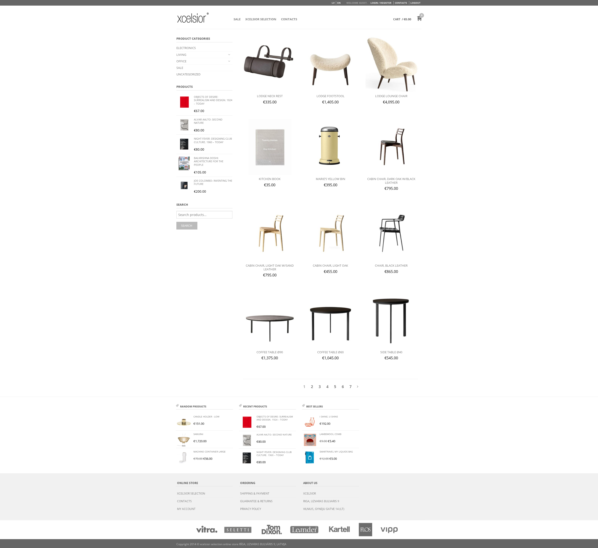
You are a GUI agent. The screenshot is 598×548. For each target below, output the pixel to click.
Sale (237, 19)
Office (181, 61)
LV (333, 2)
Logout (415, 2)
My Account (186, 509)
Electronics (186, 48)
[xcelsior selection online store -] (193, 17)
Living (181, 55)
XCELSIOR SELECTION (260, 19)
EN (339, 2)
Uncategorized (188, 74)
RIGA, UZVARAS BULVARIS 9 (321, 501)
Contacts (401, 2)
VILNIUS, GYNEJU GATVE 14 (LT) (323, 509)
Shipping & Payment (254, 493)
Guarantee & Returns (256, 501)
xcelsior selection (191, 493)
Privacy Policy (250, 509)
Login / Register (381, 2)
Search (186, 225)
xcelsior (309, 493)
